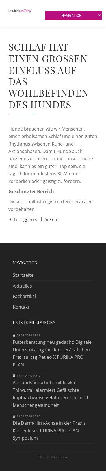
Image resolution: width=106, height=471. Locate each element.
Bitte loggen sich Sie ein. (34, 219)
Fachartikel (24, 296)
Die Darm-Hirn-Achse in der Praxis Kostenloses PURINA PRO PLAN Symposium (49, 430)
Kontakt (21, 307)
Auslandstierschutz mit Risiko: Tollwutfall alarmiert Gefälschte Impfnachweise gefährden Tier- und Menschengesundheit (50, 393)
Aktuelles (22, 286)
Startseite (23, 275)
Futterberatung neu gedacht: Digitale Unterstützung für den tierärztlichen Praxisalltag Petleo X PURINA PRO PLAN (52, 353)
